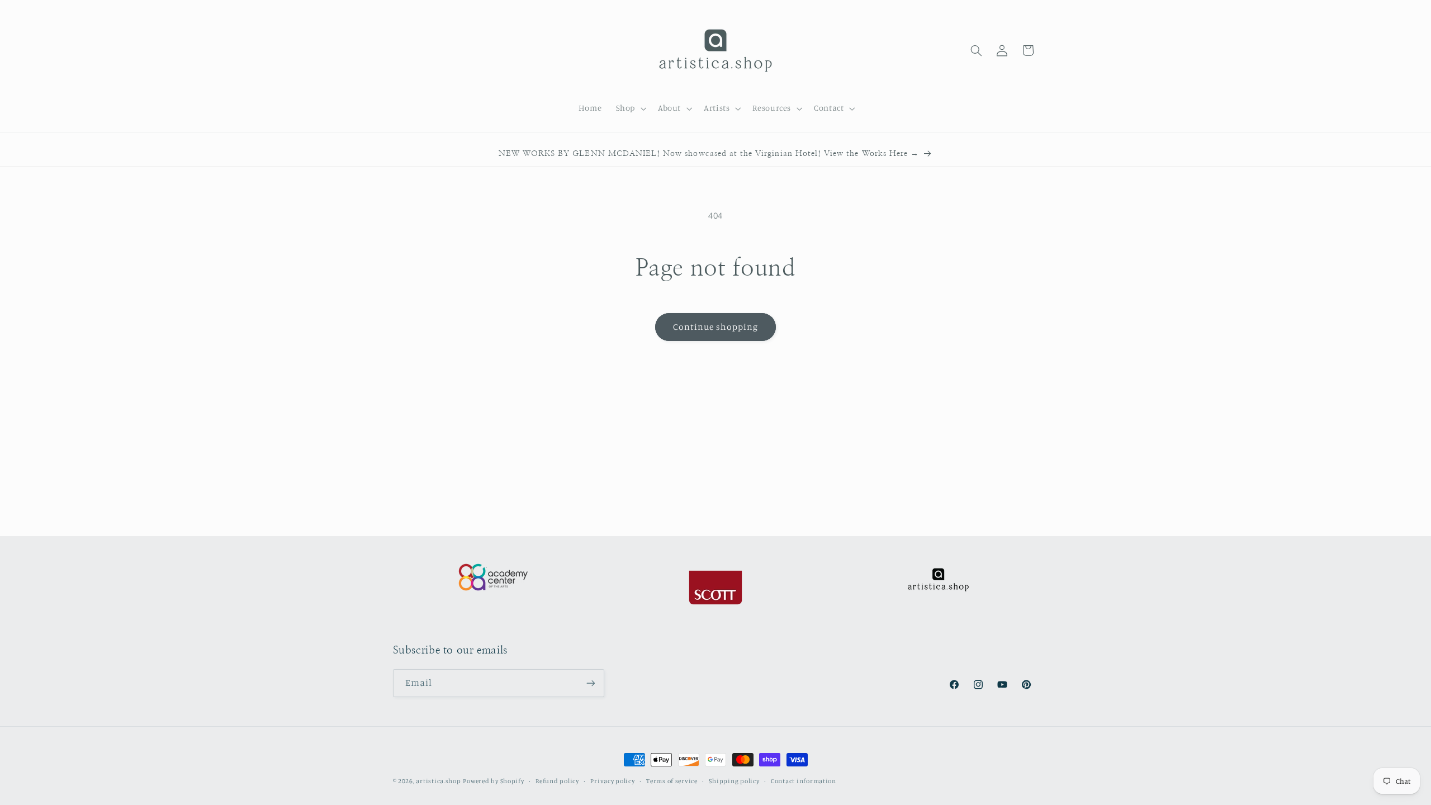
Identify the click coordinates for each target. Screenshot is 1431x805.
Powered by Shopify (493, 781)
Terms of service (672, 781)
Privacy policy (612, 781)
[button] (630, 108)
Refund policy (557, 781)
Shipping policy (734, 781)
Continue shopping (716, 326)
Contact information (803, 781)
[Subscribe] (590, 683)
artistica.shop (438, 781)
